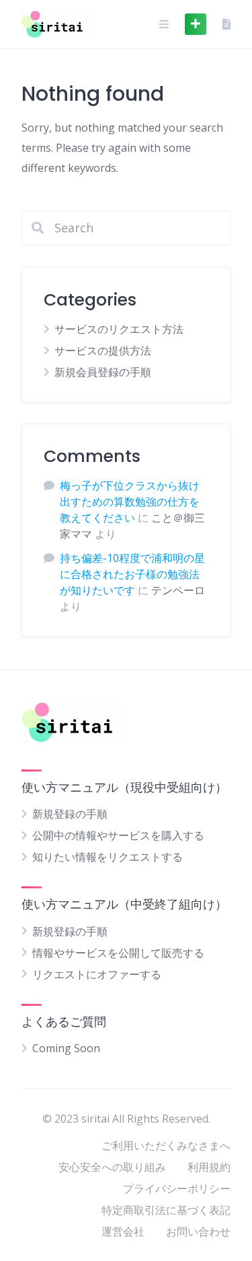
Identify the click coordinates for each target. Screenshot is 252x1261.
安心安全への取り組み (112, 1167)
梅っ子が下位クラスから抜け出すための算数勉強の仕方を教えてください (130, 501)
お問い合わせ (198, 1231)
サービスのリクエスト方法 (118, 329)
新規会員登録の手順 (102, 372)
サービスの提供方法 (102, 350)
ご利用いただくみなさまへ (165, 1145)
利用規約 (208, 1167)
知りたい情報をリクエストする (107, 856)
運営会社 (122, 1231)
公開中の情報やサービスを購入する (118, 835)
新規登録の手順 (70, 813)
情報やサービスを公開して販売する (118, 952)
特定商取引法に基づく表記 (165, 1210)
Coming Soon (66, 1048)
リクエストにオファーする (96, 974)
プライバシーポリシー (176, 1188)
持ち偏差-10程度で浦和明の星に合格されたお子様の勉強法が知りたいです (132, 574)
